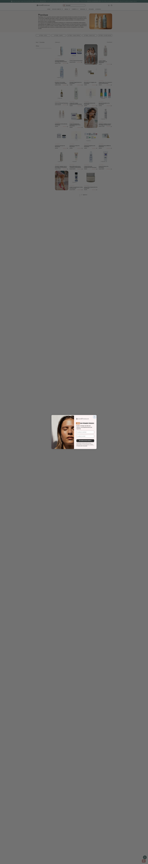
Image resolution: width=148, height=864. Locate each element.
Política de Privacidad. (82, 446)
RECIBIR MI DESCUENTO (85, 440)
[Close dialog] (94, 416)
